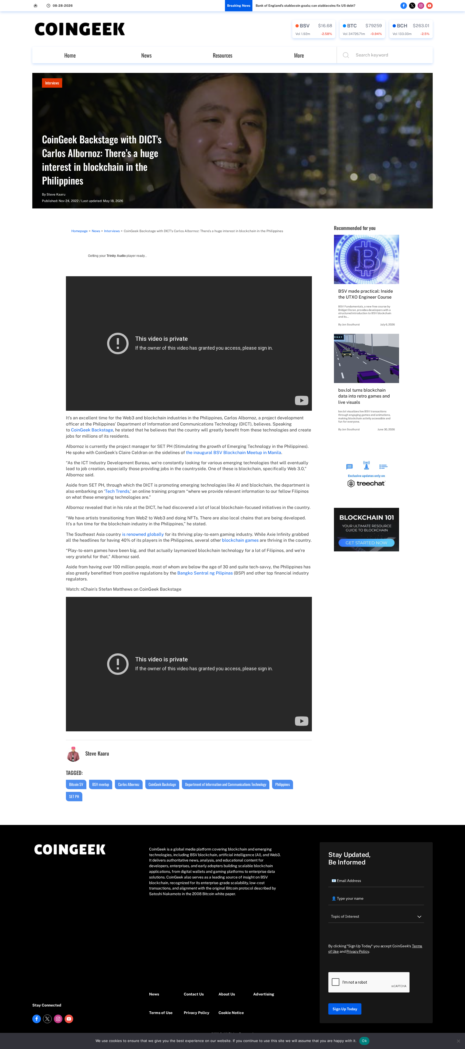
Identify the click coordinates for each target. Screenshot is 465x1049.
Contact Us (194, 994)
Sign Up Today (345, 1009)
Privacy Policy (196, 1013)
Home (70, 55)
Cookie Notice (231, 1013)
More (299, 55)
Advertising (263, 994)
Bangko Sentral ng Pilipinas (205, 573)
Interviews (52, 83)
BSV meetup (100, 784)
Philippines (282, 784)
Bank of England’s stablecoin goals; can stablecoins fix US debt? (305, 6)
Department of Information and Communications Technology (225, 784)
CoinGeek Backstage (92, 430)
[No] (458, 1041)
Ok (364, 1041)
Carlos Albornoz (128, 784)
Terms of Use (160, 1013)
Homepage (79, 231)
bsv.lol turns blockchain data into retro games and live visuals (364, 396)
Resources (222, 55)
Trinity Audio (116, 256)
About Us (227, 994)
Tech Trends (117, 491)
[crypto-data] (313, 29)
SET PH (74, 796)
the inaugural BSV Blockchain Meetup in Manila (233, 452)
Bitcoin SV (76, 784)
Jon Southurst (351, 324)
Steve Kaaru (56, 194)
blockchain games (240, 540)
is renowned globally (143, 534)
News (146, 55)
